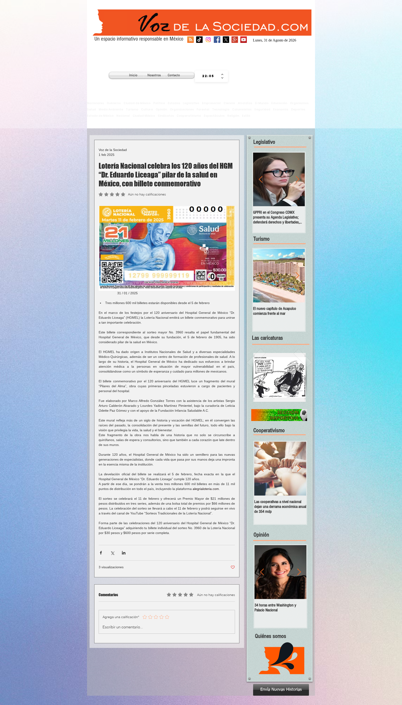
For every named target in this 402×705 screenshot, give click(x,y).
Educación (279, 103)
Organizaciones (182, 109)
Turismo (132, 109)
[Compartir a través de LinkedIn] (123, 553)
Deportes (298, 109)
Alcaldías (245, 103)
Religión (233, 115)
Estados (174, 103)
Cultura (147, 109)
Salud (91, 109)
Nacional (123, 115)
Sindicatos (166, 115)
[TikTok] (199, 39)
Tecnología (220, 109)
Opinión (161, 109)
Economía (280, 109)
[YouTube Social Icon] (243, 39)
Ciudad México (144, 115)
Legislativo (191, 103)
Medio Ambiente (111, 109)
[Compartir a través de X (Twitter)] (112, 553)
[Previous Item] (260, 179)
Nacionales (95, 103)
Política (159, 103)
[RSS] (190, 39)
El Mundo (261, 103)
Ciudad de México (137, 103)
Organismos (299, 103)
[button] (279, 377)
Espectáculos (214, 115)
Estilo (246, 115)
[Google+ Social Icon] (234, 39)
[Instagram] (208, 39)
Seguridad (262, 109)
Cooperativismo (189, 115)
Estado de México (100, 115)
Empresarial (211, 103)
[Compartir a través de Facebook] (101, 553)
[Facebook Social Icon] (217, 39)
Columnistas (241, 109)
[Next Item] (297, 179)
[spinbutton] (208, 76)
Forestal (203, 109)
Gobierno (114, 103)
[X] (226, 39)
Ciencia (229, 103)
